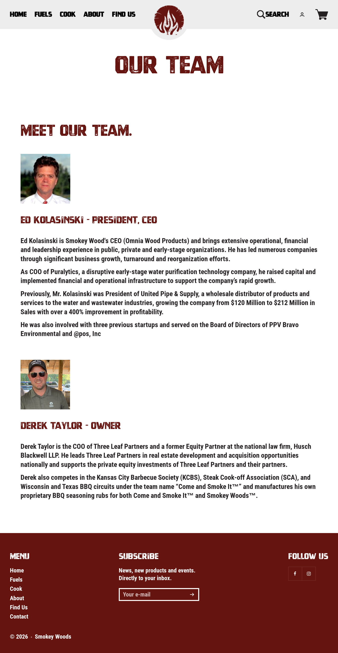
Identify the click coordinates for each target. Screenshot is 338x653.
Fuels (43, 14)
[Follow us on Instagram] (308, 573)
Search (277, 14)
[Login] (302, 14)
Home (18, 14)
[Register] (192, 594)
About (94, 14)
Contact (19, 616)
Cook (68, 14)
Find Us (123, 14)
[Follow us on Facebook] (295, 573)
